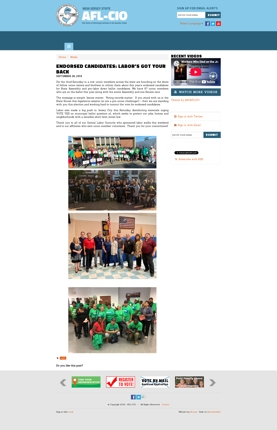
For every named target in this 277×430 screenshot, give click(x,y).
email (70, 412)
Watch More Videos (197, 92)
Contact (165, 404)
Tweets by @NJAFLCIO (185, 99)
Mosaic (193, 412)
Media (74, 57)
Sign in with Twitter (190, 116)
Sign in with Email (189, 125)
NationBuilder (214, 412)
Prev (63, 382)
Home (62, 57)
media (63, 358)
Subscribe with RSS (191, 159)
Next (213, 382)
